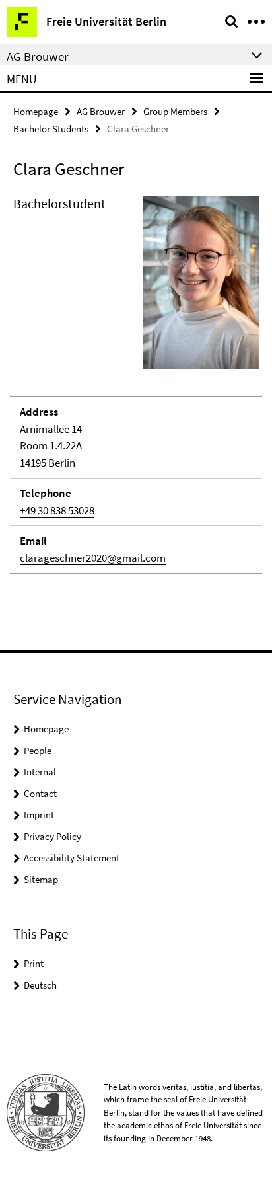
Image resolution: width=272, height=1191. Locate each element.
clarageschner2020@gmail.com (93, 558)
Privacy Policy (52, 836)
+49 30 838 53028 (57, 510)
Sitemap (41, 879)
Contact (40, 793)
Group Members (175, 111)
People (37, 750)
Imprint (39, 814)
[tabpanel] (136, 384)
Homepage (35, 111)
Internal (40, 771)
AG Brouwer (101, 111)
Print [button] (34, 963)
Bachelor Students (50, 128)
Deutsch (40, 985)
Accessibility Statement (71, 857)
